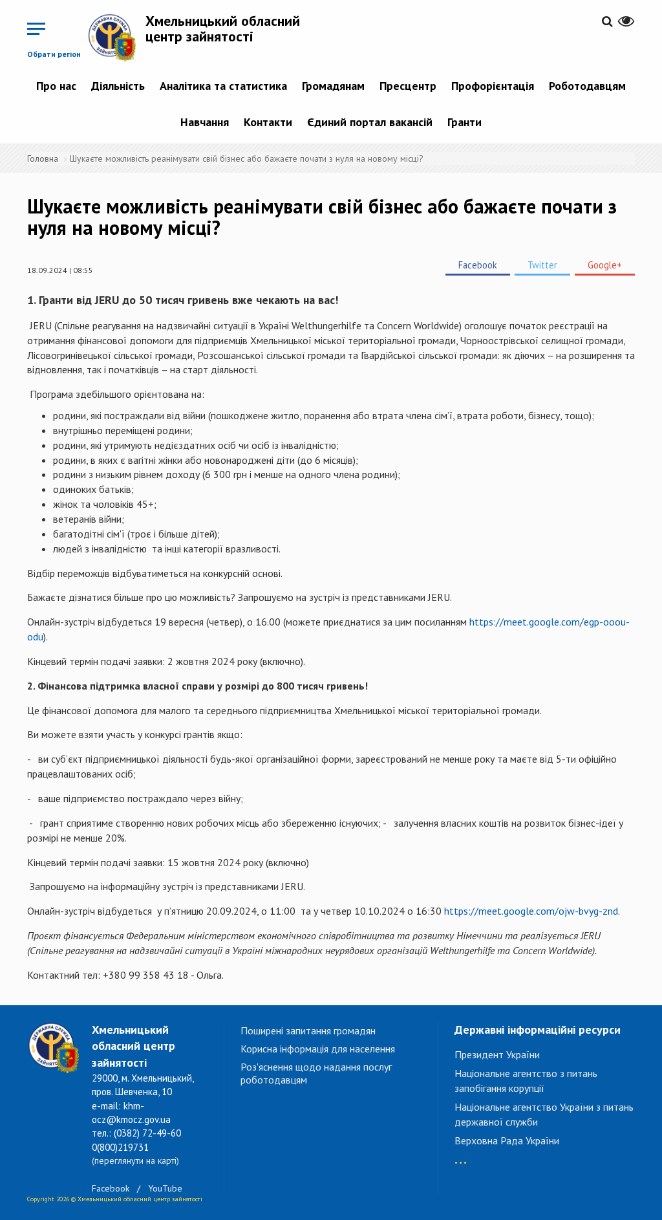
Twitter (542, 265)
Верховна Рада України (506, 1140)
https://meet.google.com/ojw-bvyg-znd (531, 910)
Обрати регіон (54, 54)
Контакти (268, 121)
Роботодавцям (587, 85)
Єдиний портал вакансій (369, 121)
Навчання (204, 121)
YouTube (165, 1188)
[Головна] (116, 37)
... (460, 1156)
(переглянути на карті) (135, 1160)
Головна (42, 158)
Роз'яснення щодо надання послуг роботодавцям (316, 1073)
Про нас (56, 85)
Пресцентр (407, 85)
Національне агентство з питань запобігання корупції (525, 1081)
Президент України (497, 1054)
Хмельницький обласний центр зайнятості (222, 28)
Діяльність (118, 85)
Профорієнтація (492, 85)
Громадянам (333, 85)
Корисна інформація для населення (317, 1048)
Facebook (477, 265)
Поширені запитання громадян (308, 1030)
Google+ (605, 265)
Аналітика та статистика (223, 85)
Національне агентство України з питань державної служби (544, 1114)
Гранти (464, 121)
